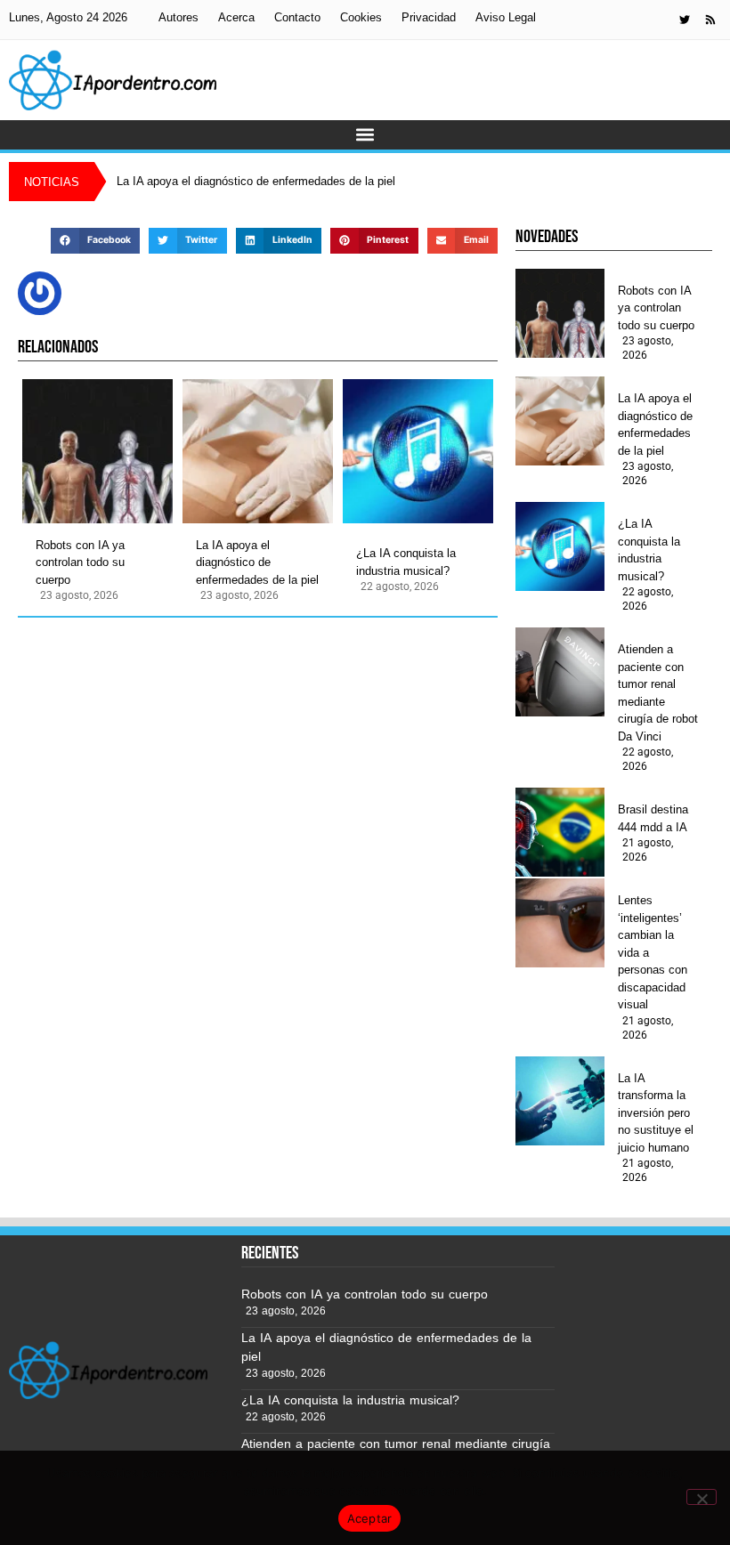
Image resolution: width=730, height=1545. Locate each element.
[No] (701, 1497)
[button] (365, 135)
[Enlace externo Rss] (710, 19)
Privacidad (429, 17)
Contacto (297, 17)
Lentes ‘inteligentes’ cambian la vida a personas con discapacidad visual (652, 952)
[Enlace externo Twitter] (684, 19)
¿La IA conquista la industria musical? (406, 562)
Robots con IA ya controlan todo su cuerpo (80, 562)
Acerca (236, 17)
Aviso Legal (505, 17)
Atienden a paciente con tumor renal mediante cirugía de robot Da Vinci (658, 693)
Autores (178, 17)
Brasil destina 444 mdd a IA (653, 818)
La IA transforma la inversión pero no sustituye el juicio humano (656, 1113)
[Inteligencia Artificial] (112, 80)
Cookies (361, 17)
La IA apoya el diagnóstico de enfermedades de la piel (257, 562)
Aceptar (370, 1518)
